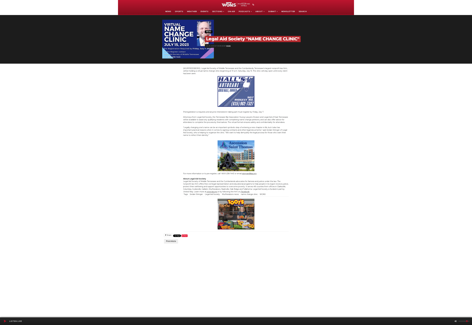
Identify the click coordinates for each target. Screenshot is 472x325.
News (168, 11)
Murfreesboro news (230, 194)
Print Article (171, 241)
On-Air (231, 11)
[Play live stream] (5, 321)
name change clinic (249, 194)
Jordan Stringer (196, 194)
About (259, 11)
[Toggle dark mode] (253, 4)
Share (168, 235)
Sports (179, 11)
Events (204, 11)
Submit (272, 11)
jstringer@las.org (249, 173)
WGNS (228, 46)
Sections (217, 11)
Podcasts (244, 11)
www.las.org (211, 192)
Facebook (244, 192)
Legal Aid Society (212, 194)
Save (185, 236)
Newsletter (288, 11)
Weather (192, 11)
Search (303, 11)
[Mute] (455, 321)
